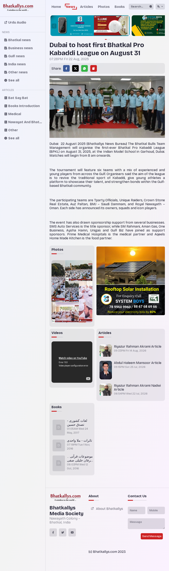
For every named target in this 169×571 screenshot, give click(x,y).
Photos (104, 7)
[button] (160, 26)
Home (56, 7)
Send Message (151, 536)
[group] (90, 26)
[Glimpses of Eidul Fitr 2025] (58, 281)
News (70, 7)
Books (120, 7)
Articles (86, 7)
